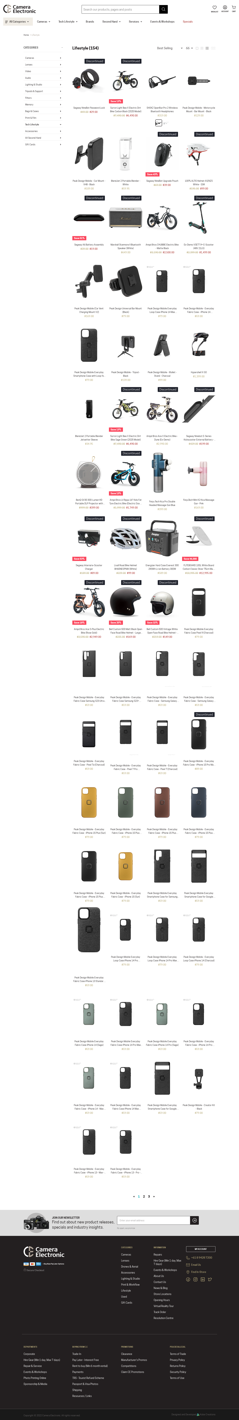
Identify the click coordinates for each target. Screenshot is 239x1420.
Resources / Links (82, 1396)
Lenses (28, 64)
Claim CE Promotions (132, 1372)
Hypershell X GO (199, 372)
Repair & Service (33, 1366)
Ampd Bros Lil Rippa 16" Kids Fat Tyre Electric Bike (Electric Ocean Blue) (125, 503)
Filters (28, 98)
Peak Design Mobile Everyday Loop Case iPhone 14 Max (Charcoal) (162, 312)
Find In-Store (198, 1272)
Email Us (196, 1264)
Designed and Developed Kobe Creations (193, 1414)
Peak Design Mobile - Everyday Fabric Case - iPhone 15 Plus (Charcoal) (89, 897)
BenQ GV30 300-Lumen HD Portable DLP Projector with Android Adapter (89, 503)
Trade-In (76, 1354)
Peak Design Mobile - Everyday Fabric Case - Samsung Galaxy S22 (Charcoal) (199, 701)
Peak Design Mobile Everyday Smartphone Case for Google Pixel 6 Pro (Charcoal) (198, 897)
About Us (159, 1276)
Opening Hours (162, 1300)
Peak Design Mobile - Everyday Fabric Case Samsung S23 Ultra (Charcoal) (89, 701)
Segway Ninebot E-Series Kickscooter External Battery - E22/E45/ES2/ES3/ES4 (199, 440)
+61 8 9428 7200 (201, 1257)
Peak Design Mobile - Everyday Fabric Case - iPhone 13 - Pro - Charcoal (125, 1172)
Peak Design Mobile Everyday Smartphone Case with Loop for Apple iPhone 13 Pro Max (89, 376)
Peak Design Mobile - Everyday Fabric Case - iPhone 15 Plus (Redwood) (162, 833)
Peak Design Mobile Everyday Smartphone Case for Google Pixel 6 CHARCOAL (162, 1109)
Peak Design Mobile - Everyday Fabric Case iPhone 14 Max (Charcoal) (125, 1109)
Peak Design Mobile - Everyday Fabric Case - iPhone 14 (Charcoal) (199, 312)
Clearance (126, 1354)
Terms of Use (177, 1378)
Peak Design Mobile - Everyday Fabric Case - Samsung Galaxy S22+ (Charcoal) (162, 701)
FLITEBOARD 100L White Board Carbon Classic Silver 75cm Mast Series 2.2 (199, 569)
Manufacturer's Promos (134, 1360)
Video (28, 71)
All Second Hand (33, 138)
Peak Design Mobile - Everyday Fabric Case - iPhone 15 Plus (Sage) (125, 833)
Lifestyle (126, 1290)
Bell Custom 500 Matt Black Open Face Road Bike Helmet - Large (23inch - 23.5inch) (125, 633)
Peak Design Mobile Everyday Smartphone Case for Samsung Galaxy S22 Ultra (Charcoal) (162, 897)
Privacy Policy (177, 1360)
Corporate (29, 1354)
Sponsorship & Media (35, 1384)
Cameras (29, 58)
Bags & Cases (32, 111)
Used (124, 1296)
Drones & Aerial (129, 1266)
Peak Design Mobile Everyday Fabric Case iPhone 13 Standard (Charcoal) (89, 981)
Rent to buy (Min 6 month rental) (90, 1366)
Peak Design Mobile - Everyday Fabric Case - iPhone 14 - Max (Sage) (89, 1109)
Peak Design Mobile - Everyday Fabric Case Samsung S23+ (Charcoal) (125, 701)
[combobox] (125, 9)
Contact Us (160, 1282)
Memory (29, 104)
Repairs (158, 1254)
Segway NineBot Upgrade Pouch (162, 181)
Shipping (77, 1390)
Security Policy (178, 1372)
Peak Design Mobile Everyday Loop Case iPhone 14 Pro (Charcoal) (125, 960)
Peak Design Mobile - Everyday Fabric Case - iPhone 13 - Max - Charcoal (89, 1172)
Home (26, 35)
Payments (77, 1372)
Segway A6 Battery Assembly (89, 244)
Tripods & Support (34, 91)
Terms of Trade (178, 1354)
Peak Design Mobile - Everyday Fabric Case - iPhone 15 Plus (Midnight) (199, 833)
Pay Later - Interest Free (85, 1360)
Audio (28, 78)
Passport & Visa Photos (85, 1384)
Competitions (128, 1366)
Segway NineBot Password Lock (89, 108)
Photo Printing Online (35, 1378)
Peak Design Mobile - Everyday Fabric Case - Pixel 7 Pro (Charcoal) (125, 769)
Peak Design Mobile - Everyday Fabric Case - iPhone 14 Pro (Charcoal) (199, 1045)
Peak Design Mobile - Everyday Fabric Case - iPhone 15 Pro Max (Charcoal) (199, 765)
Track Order (160, 1312)
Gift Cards (30, 144)
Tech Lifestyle (32, 124)
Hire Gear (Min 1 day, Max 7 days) (167, 1262)
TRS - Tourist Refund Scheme (88, 1378)
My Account (201, 1249)
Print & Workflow (130, 1284)
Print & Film (30, 118)
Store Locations (162, 1294)
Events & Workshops (165, 1270)
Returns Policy (178, 1366)
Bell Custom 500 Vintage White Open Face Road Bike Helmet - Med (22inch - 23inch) (162, 633)
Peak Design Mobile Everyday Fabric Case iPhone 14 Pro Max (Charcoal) (126, 1045)
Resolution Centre (163, 1318)
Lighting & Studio (33, 84)
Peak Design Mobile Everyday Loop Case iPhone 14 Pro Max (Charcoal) (162, 960)
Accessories (31, 131)
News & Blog (161, 1288)
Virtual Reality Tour (164, 1306)
